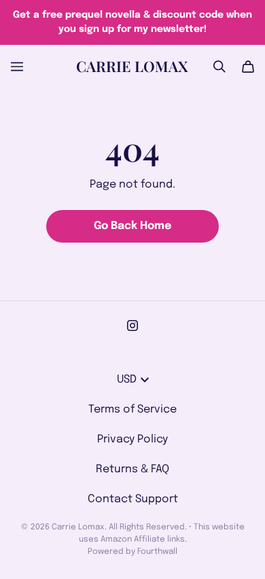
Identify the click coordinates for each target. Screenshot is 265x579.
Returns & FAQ (132, 469)
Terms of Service (132, 409)
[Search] (219, 66)
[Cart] (248, 66)
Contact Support (133, 499)
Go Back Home (132, 226)
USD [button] (127, 379)
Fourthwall (157, 552)
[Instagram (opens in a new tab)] (132, 325)
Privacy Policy (132, 439)
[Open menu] (17, 66)
